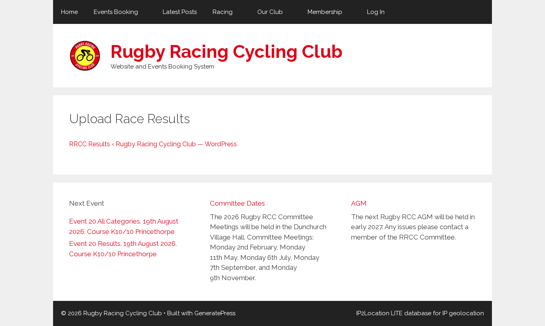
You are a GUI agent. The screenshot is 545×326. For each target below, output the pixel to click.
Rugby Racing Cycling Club (227, 51)
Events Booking (116, 12)
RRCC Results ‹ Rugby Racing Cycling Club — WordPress (153, 144)
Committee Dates (237, 203)
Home (69, 12)
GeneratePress (214, 313)
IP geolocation (463, 313)
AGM (359, 203)
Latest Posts (180, 12)
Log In (376, 12)
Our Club (270, 12)
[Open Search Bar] (480, 12)
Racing (223, 12)
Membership (325, 12)
